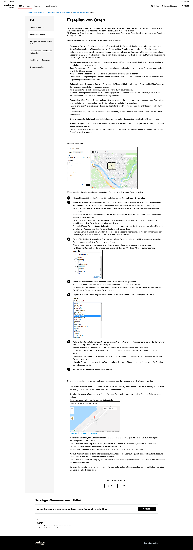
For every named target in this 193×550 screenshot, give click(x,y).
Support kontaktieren (51, 6)
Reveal (6, 1)
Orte (92, 12)
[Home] (8, 6)
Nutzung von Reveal (63, 12)
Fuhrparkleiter (50, 12)
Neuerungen (37, 6)
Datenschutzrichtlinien (151, 543)
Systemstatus (185, 1)
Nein (124, 486)
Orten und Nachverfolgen (81, 12)
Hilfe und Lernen (24, 6)
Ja (111, 486)
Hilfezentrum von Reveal (36, 12)
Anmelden (186, 6)
